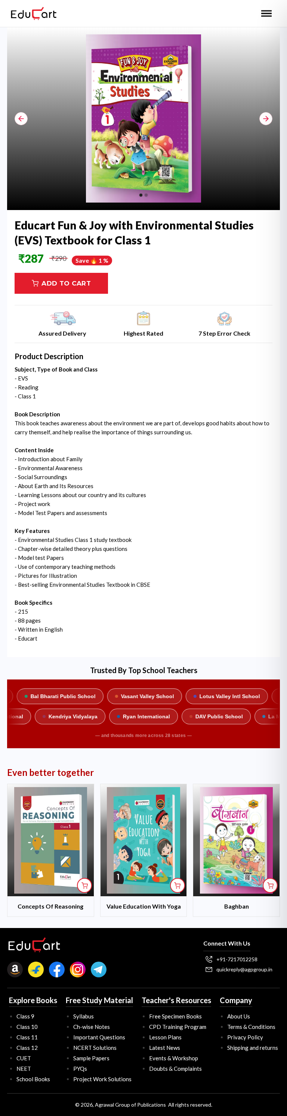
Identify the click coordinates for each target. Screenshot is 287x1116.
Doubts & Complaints (175, 1068)
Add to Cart (66, 283)
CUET (23, 1058)
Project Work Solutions (102, 1079)
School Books (33, 1079)
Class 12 (27, 1047)
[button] (266, 13)
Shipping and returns (252, 1047)
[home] (33, 13)
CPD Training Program (177, 1026)
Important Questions (99, 1037)
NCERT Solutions (95, 1047)
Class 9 (25, 1016)
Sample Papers (91, 1058)
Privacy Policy (245, 1037)
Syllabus (83, 1016)
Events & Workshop (173, 1058)
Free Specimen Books (175, 1016)
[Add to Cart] (84, 885)
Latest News (164, 1047)
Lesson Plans (165, 1037)
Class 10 (27, 1026)
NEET (23, 1068)
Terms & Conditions (251, 1026)
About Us (238, 1016)
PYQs (80, 1068)
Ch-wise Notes (91, 1026)
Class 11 (27, 1037)
